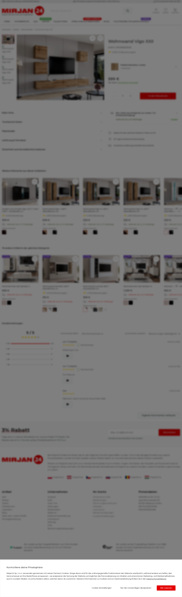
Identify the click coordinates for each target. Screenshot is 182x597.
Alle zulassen (166, 588)
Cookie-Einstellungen (102, 588)
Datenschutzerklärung (156, 579)
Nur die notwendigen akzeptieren (135, 588)
